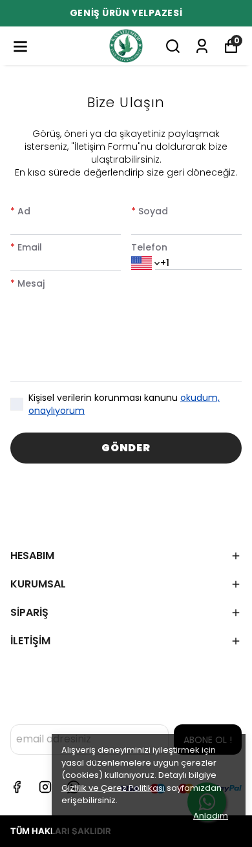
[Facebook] (16, 787)
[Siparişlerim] (202, 46)
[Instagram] (45, 787)
